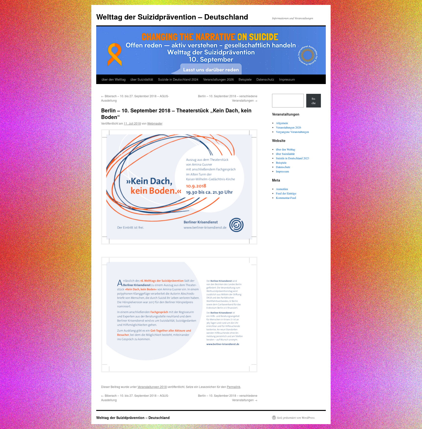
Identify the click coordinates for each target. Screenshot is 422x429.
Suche (314, 101)
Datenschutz (265, 79)
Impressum (287, 79)
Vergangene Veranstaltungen (292, 132)
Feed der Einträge (286, 193)
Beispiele (245, 79)
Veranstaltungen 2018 (152, 387)
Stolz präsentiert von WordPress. (296, 417)
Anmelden (282, 189)
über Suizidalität (141, 79)
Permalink (233, 387)
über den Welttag (114, 79)
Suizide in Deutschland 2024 (178, 79)
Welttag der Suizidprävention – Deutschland (172, 16)
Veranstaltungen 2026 (218, 79)
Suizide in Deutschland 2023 (292, 158)
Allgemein (282, 123)
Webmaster (154, 123)
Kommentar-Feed (286, 198)
